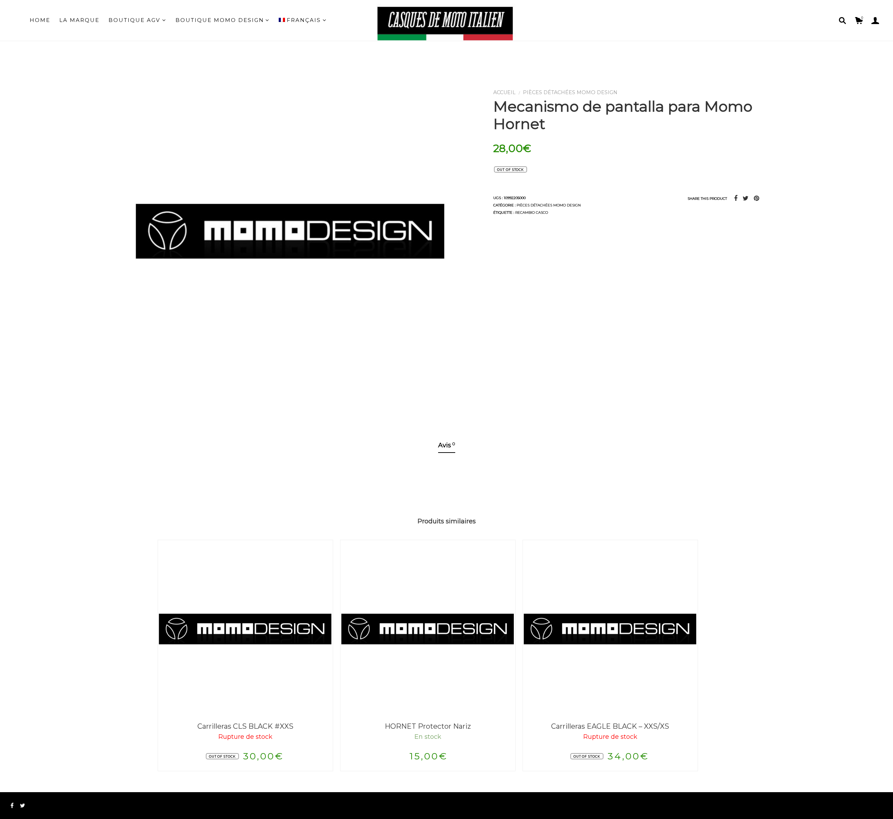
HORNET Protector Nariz (428, 726)
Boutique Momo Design (219, 20)
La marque (79, 20)
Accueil (504, 92)
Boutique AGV (134, 20)
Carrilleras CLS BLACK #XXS (245, 726)
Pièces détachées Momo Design (570, 92)
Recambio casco (531, 212)
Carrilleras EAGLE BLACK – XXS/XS (610, 726)
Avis (446, 445)
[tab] (446, 446)
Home (40, 20)
